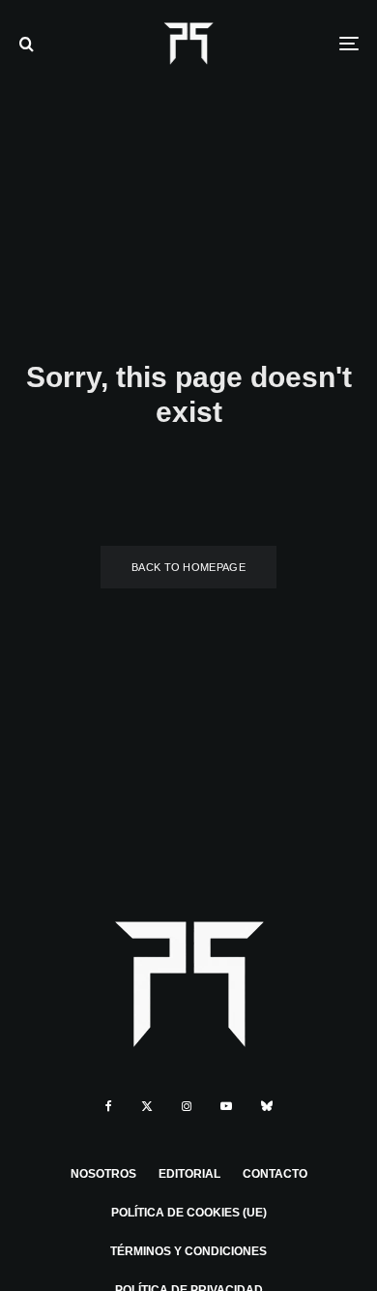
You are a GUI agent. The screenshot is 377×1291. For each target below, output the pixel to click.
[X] (147, 1106)
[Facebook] (109, 1106)
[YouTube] (226, 1106)
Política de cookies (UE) (189, 1212)
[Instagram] (186, 1106)
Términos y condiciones (188, 1251)
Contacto (275, 1174)
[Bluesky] (266, 1106)
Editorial (189, 1174)
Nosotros (103, 1174)
